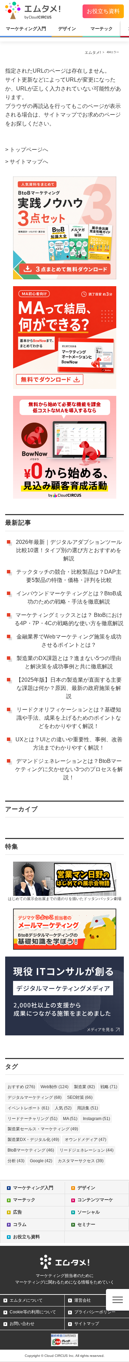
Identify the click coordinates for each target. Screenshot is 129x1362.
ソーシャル (88, 1212)
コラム (19, 1224)
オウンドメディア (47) (85, 1139)
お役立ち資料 (103, 11)
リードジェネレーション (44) (87, 1150)
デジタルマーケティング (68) (35, 1097)
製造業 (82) (84, 1086)
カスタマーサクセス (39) (81, 1160)
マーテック (101, 28)
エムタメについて (26, 1300)
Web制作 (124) (54, 1086)
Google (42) (41, 1160)
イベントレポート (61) (28, 1108)
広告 (17, 1212)
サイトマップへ (29, 162)
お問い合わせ (22, 1323)
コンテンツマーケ (95, 1199)
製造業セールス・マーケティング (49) (43, 1129)
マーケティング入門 (26, 28)
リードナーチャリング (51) (32, 1118)
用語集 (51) (87, 1108)
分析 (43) (16, 1160)
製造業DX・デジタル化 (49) (33, 1139)
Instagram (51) (96, 1118)
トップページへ (29, 150)
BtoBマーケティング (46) (31, 1150)
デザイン (67, 28)
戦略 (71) (108, 1086)
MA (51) (70, 1118)
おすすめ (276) (21, 1086)
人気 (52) (63, 1108)
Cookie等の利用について (33, 1312)
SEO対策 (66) (80, 1097)
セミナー (86, 1224)
